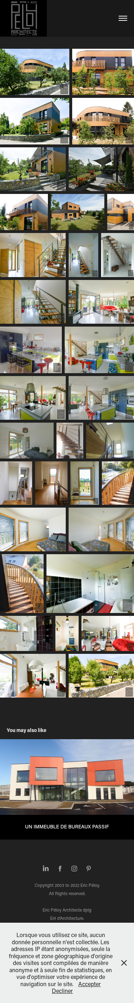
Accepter (89, 984)
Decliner (62, 990)
